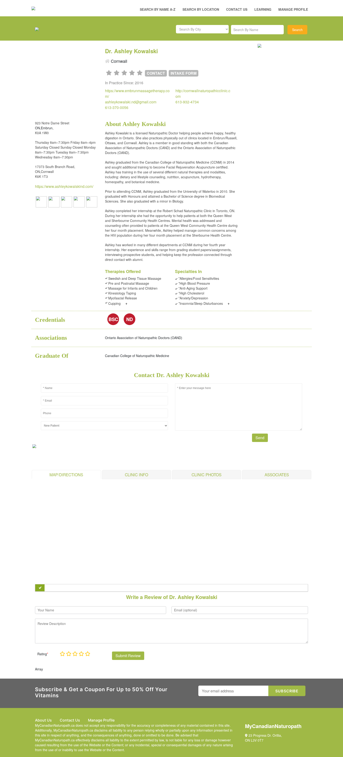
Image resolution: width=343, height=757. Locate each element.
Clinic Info (136, 474)
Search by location (200, 9)
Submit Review (128, 655)
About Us (43, 720)
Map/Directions (66, 474)
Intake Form (183, 73)
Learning (262, 9)
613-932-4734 (187, 102)
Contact (156, 73)
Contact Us (236, 9)
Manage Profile (293, 9)
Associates (277, 474)
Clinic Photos (206, 474)
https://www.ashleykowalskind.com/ (64, 186)
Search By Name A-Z (157, 9)
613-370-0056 (116, 107)
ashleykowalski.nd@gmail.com (130, 102)
